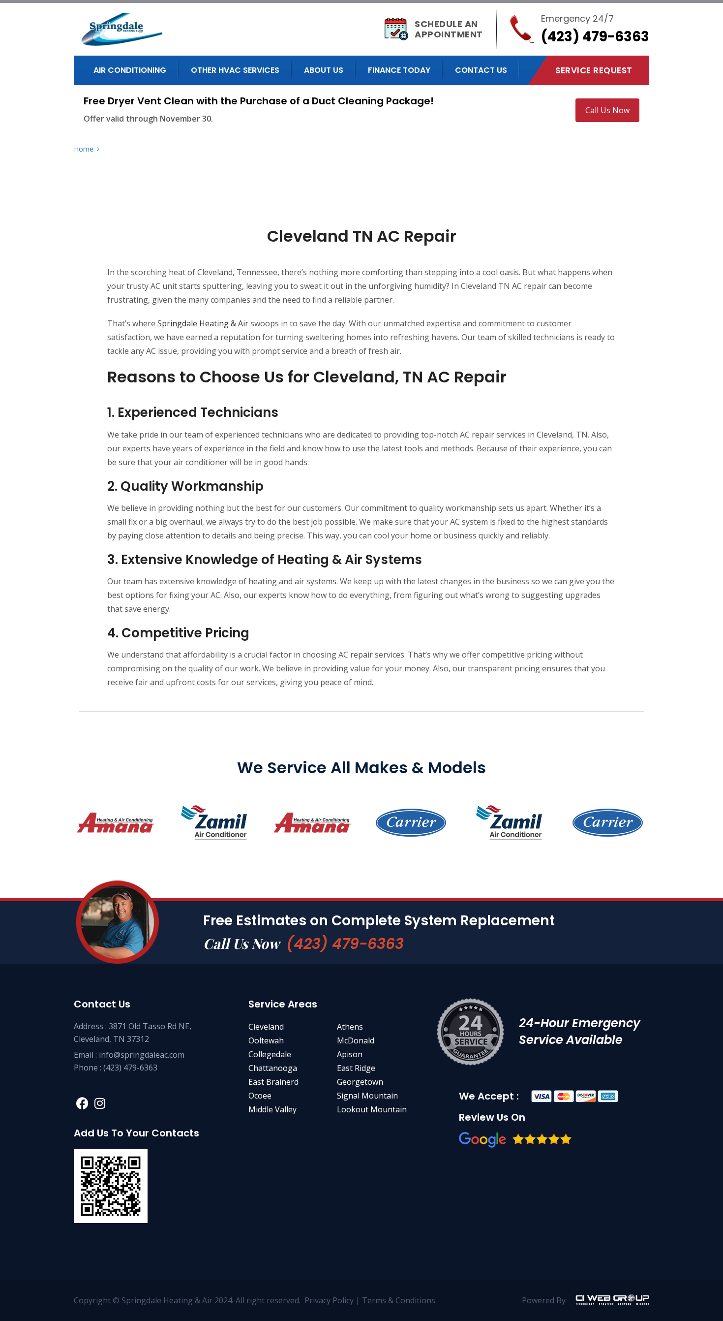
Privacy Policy (329, 1300)
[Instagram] (99, 1103)
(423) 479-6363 (345, 943)
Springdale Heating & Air (202, 323)
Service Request (594, 70)
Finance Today (399, 70)
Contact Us (481, 70)
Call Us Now (607, 110)
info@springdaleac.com (141, 1054)
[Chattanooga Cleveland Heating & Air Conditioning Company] (143, 29)
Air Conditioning (129, 70)
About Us (323, 70)
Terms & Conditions (399, 1300)
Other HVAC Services (235, 70)
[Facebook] (82, 1103)
